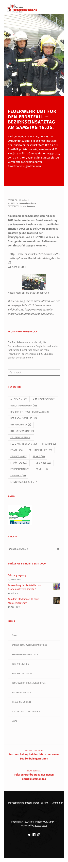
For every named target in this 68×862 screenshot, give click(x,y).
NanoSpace (41, 825)
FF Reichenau (20, 469)
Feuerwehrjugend (23, 443)
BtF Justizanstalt (22, 431)
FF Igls (39, 456)
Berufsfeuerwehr (23, 405)
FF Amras (49, 443)
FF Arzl (16, 450)
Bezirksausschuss (23, 418)
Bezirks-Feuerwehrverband (29, 412)
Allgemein (18, 399)
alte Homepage (29, 206)
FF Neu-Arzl (42, 462)
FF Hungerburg (40, 450)
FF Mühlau (18, 462)
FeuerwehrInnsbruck (27, 203)
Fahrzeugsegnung (17, 575)
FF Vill (42, 469)
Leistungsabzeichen (23, 482)
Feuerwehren (20, 437)
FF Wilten (18, 475)
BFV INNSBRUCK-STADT (42, 821)
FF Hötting (18, 456)
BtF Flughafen (20, 424)
